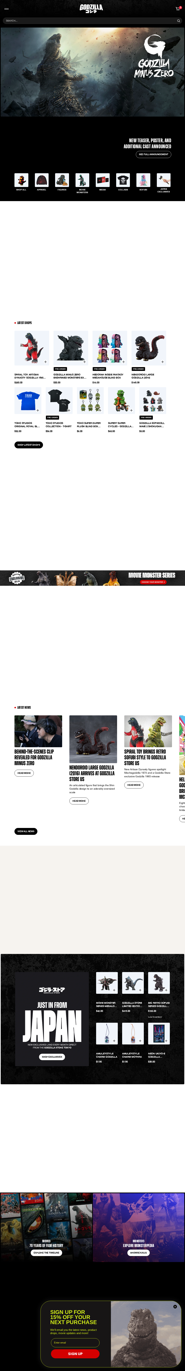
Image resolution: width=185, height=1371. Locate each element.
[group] (21, 183)
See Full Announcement (153, 154)
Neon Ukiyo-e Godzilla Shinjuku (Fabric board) (159, 1055)
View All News (26, 831)
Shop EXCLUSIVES (52, 1056)
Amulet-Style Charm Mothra (132, 1055)
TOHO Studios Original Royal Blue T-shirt (27, 425)
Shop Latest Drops (29, 444)
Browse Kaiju (138, 1252)
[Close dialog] (175, 1307)
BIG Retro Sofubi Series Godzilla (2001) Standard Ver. (159, 1005)
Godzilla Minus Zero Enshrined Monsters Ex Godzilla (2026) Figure (68, 376)
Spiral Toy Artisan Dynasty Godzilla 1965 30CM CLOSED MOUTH (28, 376)
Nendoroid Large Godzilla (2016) (143, 376)
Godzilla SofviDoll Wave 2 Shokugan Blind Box (152, 425)
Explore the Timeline (46, 1252)
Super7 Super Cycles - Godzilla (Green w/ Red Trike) (121, 425)
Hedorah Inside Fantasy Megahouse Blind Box (107, 376)
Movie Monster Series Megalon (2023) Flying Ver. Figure (106, 1005)
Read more (24, 773)
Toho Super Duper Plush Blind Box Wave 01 (89, 425)
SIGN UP (75, 1353)
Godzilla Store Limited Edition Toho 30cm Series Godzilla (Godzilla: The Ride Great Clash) (132, 1005)
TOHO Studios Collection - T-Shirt (59, 425)
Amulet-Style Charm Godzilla (106, 1055)
